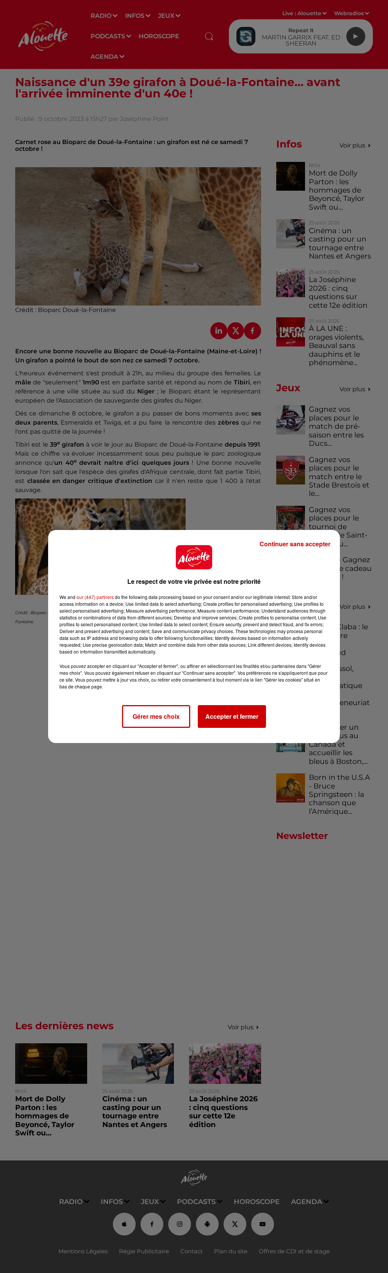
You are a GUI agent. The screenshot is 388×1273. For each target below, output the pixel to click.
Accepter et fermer (231, 716)
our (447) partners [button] (95, 597)
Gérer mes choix (156, 716)
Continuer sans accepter (295, 543)
